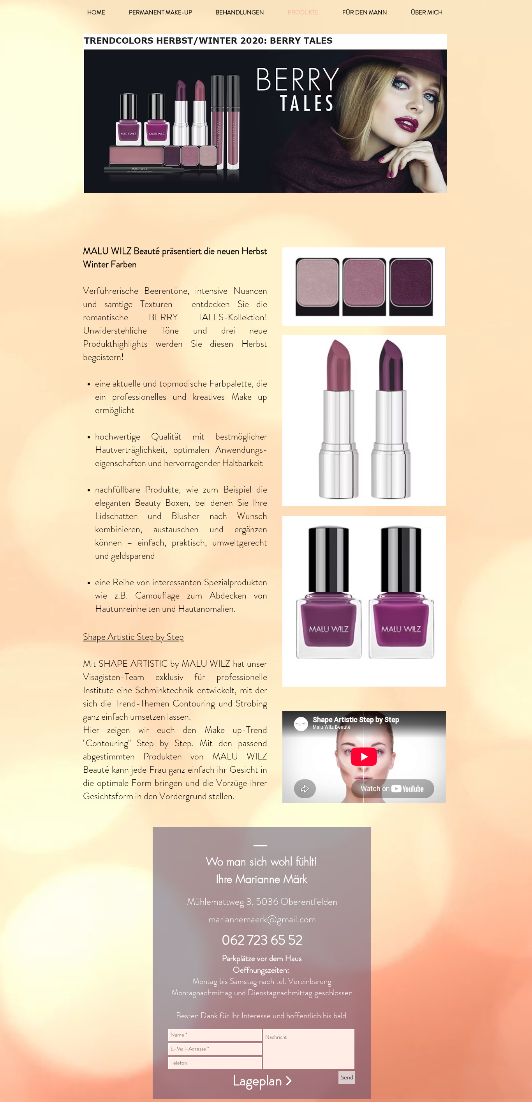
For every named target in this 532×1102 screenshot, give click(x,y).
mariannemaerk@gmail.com (262, 919)
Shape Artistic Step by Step (133, 636)
